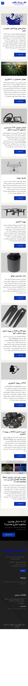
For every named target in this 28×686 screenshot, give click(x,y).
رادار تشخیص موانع (18, 276)
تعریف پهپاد (21, 178)
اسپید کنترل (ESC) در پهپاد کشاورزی (14, 433)
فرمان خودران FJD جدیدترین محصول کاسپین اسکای (15, 128)
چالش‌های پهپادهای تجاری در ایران (14, 29)
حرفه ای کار (11, 626)
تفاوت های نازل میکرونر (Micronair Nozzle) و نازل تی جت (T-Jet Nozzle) (14, 479)
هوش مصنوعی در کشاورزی (15, 79)
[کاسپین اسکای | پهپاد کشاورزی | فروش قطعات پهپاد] (19, 3)
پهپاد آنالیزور (21, 222)
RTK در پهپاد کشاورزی (17, 383)
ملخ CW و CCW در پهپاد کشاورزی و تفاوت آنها (14, 332)
